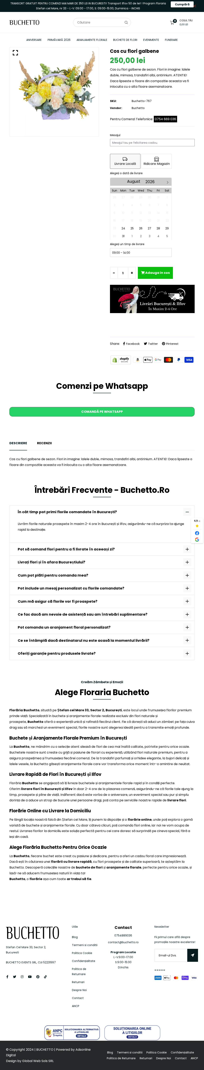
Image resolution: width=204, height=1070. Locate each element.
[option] (54, 91)
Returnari (78, 982)
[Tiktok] (45, 977)
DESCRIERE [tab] (18, 443)
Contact (78, 998)
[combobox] (102, 22)
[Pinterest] (38, 977)
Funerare (171, 40)
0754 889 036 (165, 119)
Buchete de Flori (125, 40)
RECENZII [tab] (44, 443)
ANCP (75, 1006)
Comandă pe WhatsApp (102, 411)
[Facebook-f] (7, 977)
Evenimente (151, 40)
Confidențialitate (83, 961)
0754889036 (123, 935)
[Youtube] (30, 977)
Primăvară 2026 (59, 40)
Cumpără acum (182, 4)
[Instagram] (22, 977)
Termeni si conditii (84, 945)
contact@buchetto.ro (123, 942)
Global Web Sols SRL (38, 1061)
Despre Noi (79, 990)
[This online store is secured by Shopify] (121, 359)
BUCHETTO (45, 1049)
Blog (75, 937)
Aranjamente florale (91, 40)
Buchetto (138, 108)
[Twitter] (15, 977)
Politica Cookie (82, 953)
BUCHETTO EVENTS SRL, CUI (24, 962)
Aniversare (34, 40)
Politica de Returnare (121, 1058)
